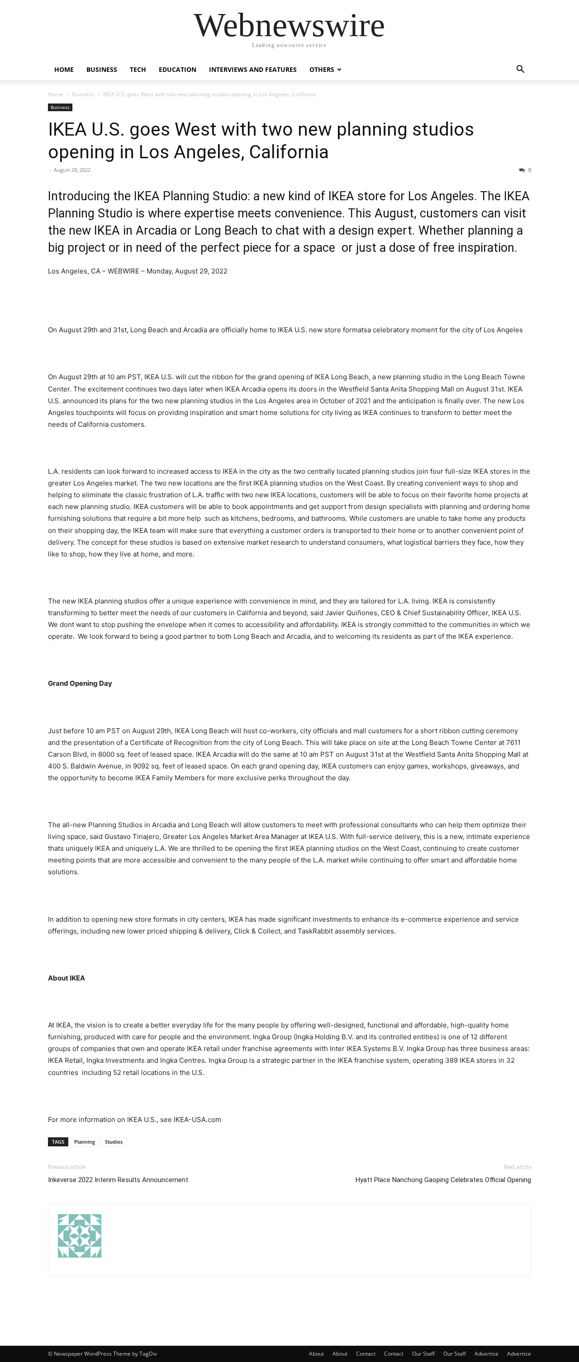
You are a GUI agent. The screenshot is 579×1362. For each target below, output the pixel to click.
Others (321, 69)
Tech (138, 69)
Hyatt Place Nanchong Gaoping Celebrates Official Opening (443, 1180)
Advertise (486, 1353)
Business (101, 69)
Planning (84, 1141)
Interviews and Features (253, 69)
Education (177, 69)
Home (64, 69)
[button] (520, 70)
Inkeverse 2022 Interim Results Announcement (118, 1180)
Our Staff (423, 1353)
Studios (114, 1141)
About (316, 1353)
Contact (365, 1353)
